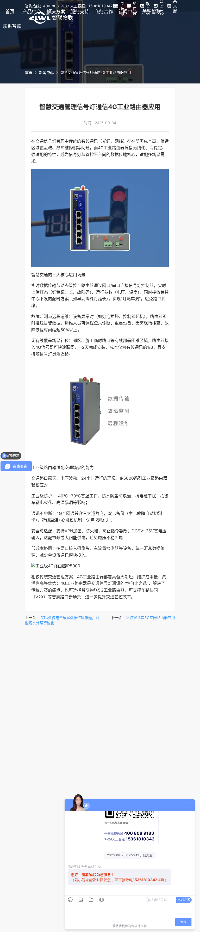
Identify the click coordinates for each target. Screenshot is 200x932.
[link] (28, 72)
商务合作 (103, 11)
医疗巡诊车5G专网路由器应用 (150, 617)
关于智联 (151, 11)
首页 (10, 11)
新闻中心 (127, 11)
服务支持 (79, 11)
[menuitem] (10, 11)
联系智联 (12, 26)
